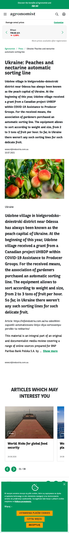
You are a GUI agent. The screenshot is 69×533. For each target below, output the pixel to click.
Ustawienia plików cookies (34, 513)
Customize (58, 23)
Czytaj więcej (34, 519)
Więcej (7, 507)
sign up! (35, 6)
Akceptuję (34, 525)
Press (20, 49)
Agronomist (10, 49)
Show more (50, 351)
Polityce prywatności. (23, 502)
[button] (5, 14)
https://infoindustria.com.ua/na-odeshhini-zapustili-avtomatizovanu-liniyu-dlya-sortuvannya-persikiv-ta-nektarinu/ (33, 325)
